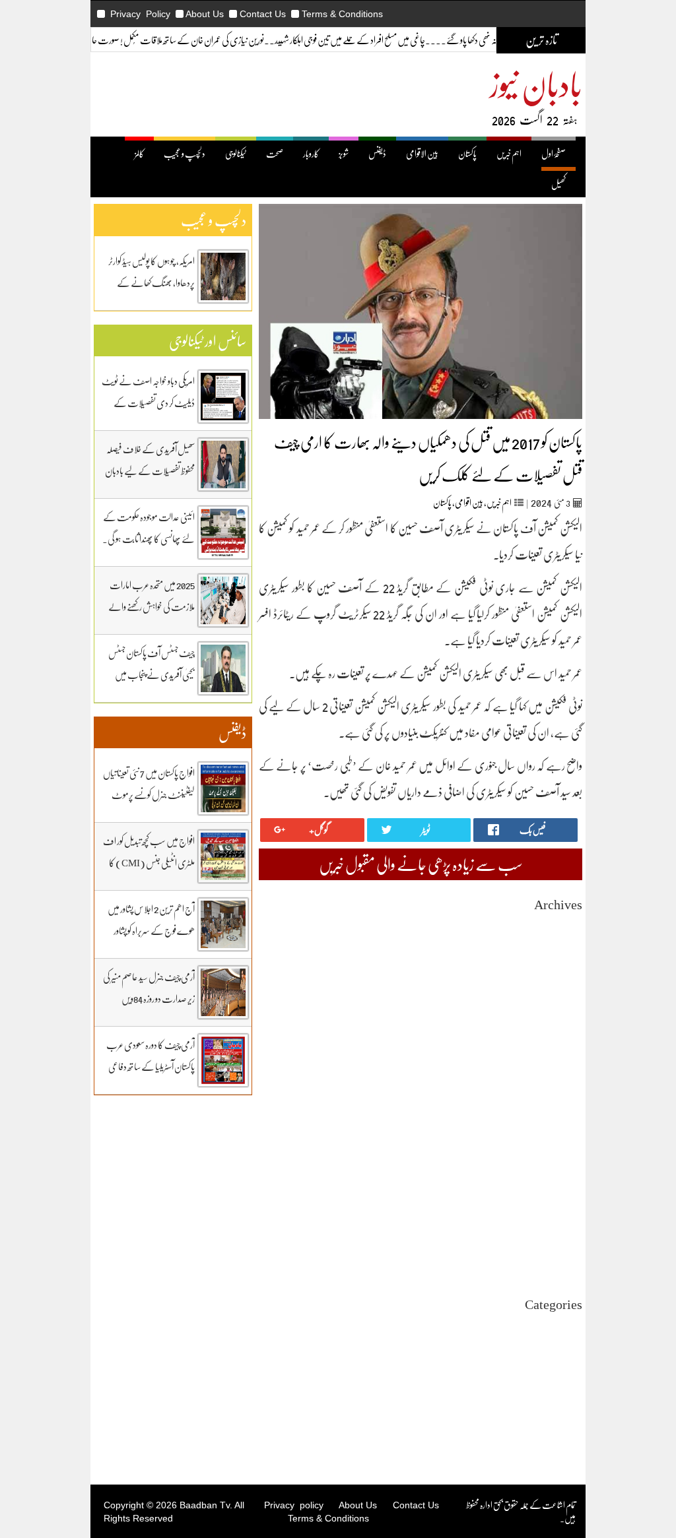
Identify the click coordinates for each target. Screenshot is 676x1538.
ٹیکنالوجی (235, 153)
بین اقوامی (469, 502)
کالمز (139, 153)
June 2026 (564, 949)
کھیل (558, 184)
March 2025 (560, 1127)
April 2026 (562, 973)
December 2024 (553, 1163)
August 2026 (559, 925)
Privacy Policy (140, 14)
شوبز (344, 153)
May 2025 (564, 1103)
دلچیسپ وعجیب (560, 1384)
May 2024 (564, 1246)
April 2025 (562, 1115)
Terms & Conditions (342, 14)
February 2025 (555, 1139)
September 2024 (553, 1198)
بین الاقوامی (422, 153)
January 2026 (558, 1008)
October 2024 (557, 1187)
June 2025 (564, 1092)
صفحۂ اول (553, 153)
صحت (274, 153)
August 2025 (559, 1068)
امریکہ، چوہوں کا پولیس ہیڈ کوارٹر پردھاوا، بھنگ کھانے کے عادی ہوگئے (151, 282)
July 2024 (565, 1222)
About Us (205, 14)
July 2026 (565, 937)
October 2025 (557, 1044)
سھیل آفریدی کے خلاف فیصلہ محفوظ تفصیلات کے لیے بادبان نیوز (150, 470)
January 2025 (558, 1151)
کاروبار (311, 153)
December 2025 (553, 1020)
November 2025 (553, 1032)
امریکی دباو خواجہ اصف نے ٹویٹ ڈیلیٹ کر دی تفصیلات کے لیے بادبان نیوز (148, 402)
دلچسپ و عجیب (184, 153)
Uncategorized (555, 1325)
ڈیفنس (377, 153)
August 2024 (559, 1210)
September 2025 (553, 1056)
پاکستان (467, 153)
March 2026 (560, 985)
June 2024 (564, 1234)
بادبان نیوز (536, 83)
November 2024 (553, 1175)
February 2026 (555, 997)
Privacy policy (293, 1505)
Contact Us (263, 14)
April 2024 (562, 1258)
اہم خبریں (509, 153)
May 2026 (564, 961)
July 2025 (565, 1080)
